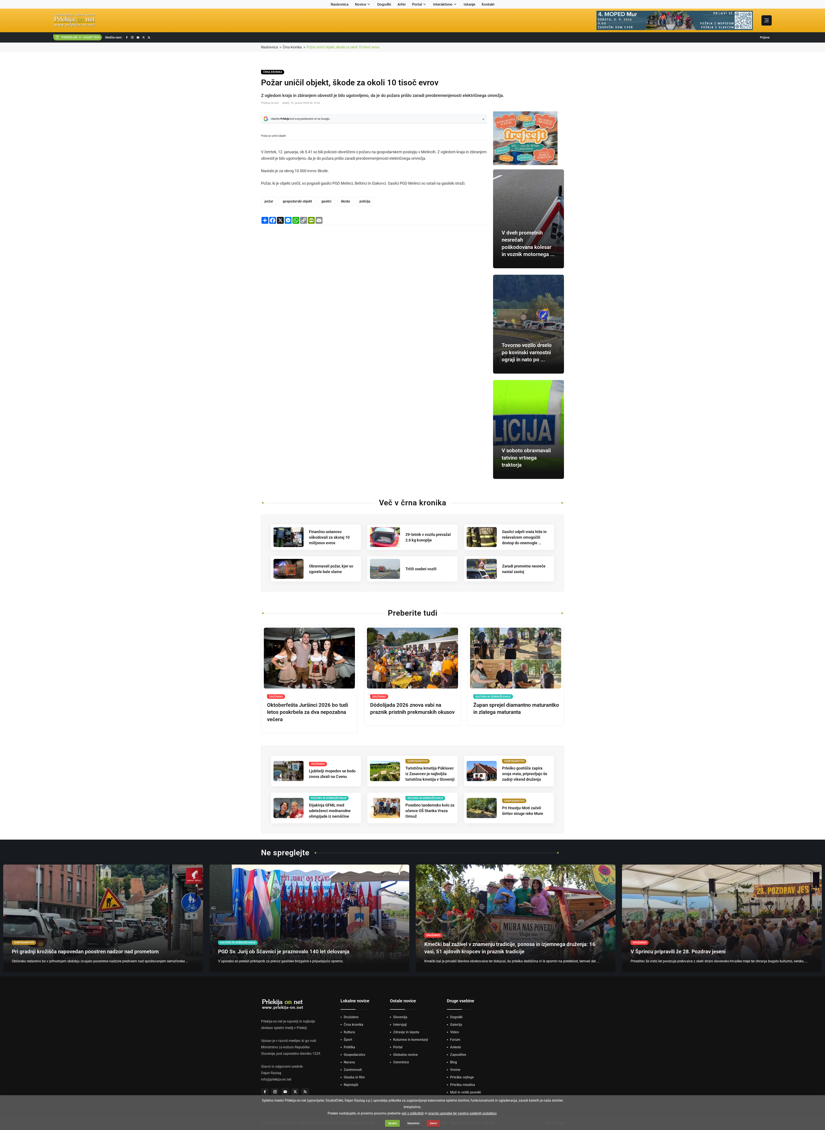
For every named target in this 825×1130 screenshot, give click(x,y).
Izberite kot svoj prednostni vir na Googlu (300, 118)
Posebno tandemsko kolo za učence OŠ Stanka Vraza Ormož (429, 811)
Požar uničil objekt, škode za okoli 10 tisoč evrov (343, 47)
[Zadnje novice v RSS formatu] (149, 37)
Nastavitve (413, 1123)
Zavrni (433, 1123)
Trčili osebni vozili (421, 569)
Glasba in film (354, 1077)
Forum (455, 1040)
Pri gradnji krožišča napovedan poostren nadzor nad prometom (85, 952)
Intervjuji (400, 1025)
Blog (453, 1062)
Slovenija (400, 1017)
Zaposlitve (458, 1055)
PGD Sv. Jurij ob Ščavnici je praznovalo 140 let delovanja (283, 952)
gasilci (326, 201)
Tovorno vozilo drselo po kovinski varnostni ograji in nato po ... (527, 352)
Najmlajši (351, 1085)
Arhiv (401, 4)
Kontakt (488, 4)
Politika (349, 1047)
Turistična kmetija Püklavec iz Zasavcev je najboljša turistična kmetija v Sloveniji (430, 774)
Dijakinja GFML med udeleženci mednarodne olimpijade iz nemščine (330, 811)
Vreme (455, 1070)
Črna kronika (292, 47)
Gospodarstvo (354, 1055)
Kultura (349, 1032)
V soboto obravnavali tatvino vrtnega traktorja (526, 458)
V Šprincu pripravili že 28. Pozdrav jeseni (678, 952)
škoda (345, 201)
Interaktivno (442, 4)
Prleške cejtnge (462, 1077)
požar (268, 201)
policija (364, 201)
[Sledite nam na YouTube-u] (137, 37)
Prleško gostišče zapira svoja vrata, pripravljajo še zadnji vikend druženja (524, 774)
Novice (360, 4)
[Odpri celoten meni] (766, 20)
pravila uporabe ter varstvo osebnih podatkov (462, 1113)
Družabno (351, 1017)
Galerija (456, 1025)
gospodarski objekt (297, 201)
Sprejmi (392, 1123)
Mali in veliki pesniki (465, 1092)
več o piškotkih (412, 1113)
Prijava (765, 37)
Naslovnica (339, 4)
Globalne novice (405, 1055)
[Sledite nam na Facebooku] (126, 37)
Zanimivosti (353, 1070)
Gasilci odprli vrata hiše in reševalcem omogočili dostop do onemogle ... (524, 537)
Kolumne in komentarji (410, 1040)
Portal (417, 4)
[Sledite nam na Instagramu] (132, 37)
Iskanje (469, 4)
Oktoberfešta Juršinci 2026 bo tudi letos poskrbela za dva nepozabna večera (307, 712)
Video (454, 1032)
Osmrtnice (401, 1062)
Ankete (455, 1047)
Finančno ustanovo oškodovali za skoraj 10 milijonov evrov (329, 537)
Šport (348, 1040)
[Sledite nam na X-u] (143, 37)
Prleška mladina (462, 1085)
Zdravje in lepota (406, 1032)
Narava (349, 1062)
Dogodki (384, 4)
